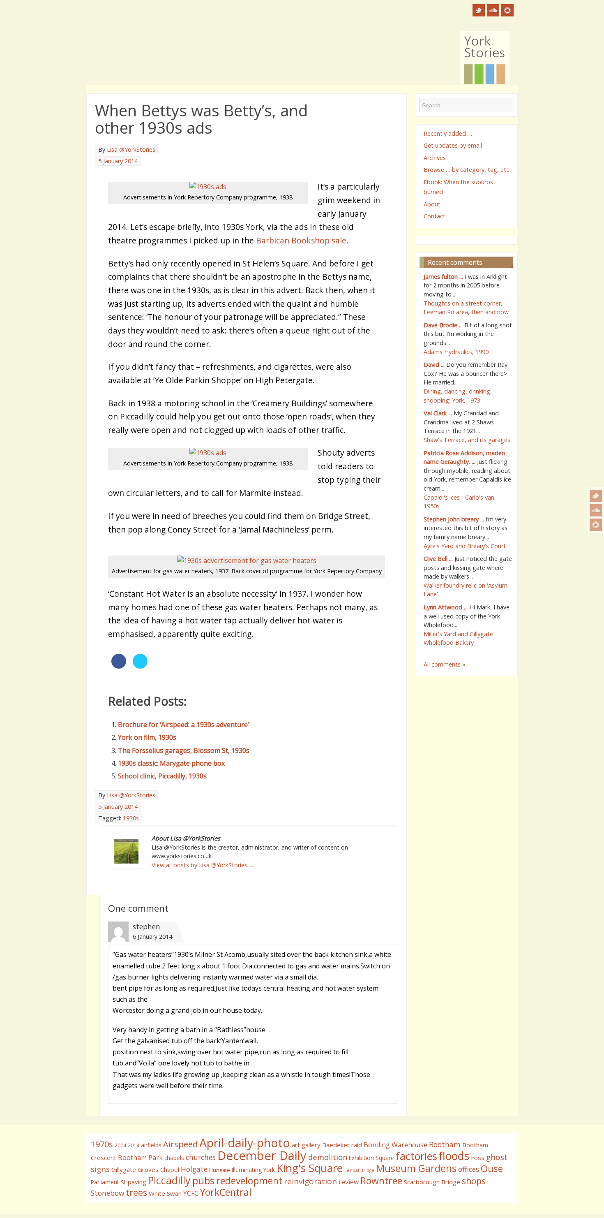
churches (201, 1157)
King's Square (310, 1167)
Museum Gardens (416, 1168)
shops (474, 1181)
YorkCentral (225, 1192)
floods (454, 1156)
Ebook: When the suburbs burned (458, 187)
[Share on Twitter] (140, 666)
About (432, 204)
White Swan (165, 1193)
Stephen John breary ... (454, 519)
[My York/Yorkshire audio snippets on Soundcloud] (596, 510)
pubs (203, 1180)
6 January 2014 (152, 936)
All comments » (445, 664)
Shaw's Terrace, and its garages (467, 440)
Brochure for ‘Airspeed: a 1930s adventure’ (183, 724)
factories (416, 1156)
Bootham (445, 1144)
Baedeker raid (342, 1145)
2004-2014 (127, 1145)
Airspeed (180, 1144)
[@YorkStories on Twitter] (596, 496)
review (349, 1181)
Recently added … (448, 133)
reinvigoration (310, 1181)
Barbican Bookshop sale (301, 240)
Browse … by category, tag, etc (466, 170)
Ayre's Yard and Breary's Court (465, 546)
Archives (435, 158)
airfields (151, 1145)
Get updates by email (453, 145)
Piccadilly (169, 1180)
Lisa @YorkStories (131, 149)
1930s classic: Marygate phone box (171, 763)
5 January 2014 (118, 161)
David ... (434, 364)
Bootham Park (140, 1157)
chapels (174, 1158)
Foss (477, 1157)
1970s (102, 1144)
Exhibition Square (371, 1158)
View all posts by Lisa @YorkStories (203, 865)
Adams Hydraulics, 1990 (456, 352)
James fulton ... (443, 276)
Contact (434, 216)
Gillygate (123, 1169)
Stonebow (107, 1193)
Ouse (492, 1168)
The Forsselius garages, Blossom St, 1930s (183, 750)
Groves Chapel (158, 1169)
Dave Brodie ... (443, 325)
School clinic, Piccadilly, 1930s (162, 775)
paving (137, 1182)
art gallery (306, 1145)
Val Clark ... (438, 413)
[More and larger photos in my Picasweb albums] (596, 525)
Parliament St (108, 1182)
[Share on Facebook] (118, 666)
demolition (327, 1157)
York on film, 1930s (147, 737)
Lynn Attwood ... (446, 607)
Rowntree (381, 1180)
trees (136, 1192)
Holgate (194, 1169)
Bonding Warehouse (395, 1144)
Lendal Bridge (359, 1170)
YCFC (190, 1193)
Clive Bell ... (438, 559)
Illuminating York (253, 1170)
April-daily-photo (244, 1143)
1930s (131, 818)
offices (468, 1169)
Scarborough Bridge (432, 1182)
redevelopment (249, 1180)
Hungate (219, 1170)
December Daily (262, 1155)
